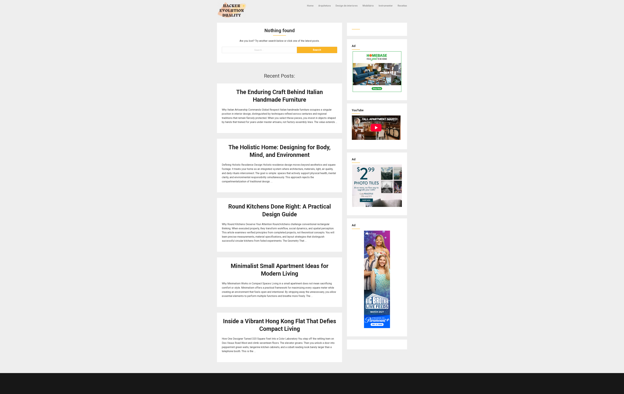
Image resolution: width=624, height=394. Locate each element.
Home (310, 5)
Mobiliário (368, 5)
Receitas (402, 5)
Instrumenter (386, 5)
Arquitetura (324, 5)
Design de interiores (347, 5)
